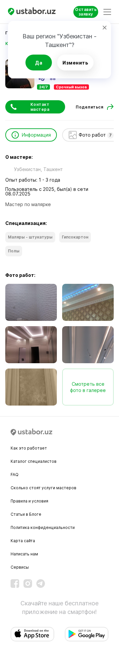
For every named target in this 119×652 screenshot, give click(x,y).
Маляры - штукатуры (30, 237)
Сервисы (20, 567)
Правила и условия (29, 501)
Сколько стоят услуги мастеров (43, 487)
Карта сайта (23, 540)
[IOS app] (32, 634)
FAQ (15, 474)
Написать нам (24, 553)
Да (38, 62)
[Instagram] (27, 583)
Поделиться (89, 107)
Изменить (75, 62)
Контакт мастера (40, 107)
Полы (14, 250)
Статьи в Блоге (26, 514)
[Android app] (86, 634)
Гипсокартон (75, 237)
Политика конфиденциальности (43, 527)
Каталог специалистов (34, 461)
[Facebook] (15, 583)
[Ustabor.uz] (33, 12)
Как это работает (29, 448)
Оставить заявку (86, 12)
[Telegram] (40, 583)
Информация (36, 135)
